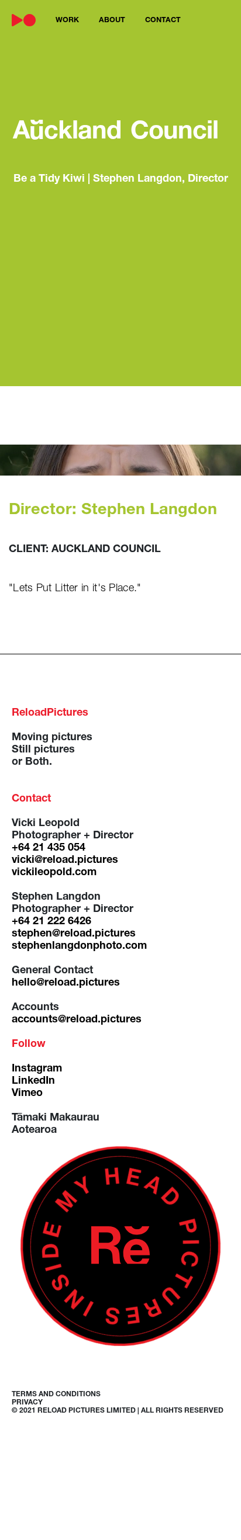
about (112, 21)
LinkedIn (33, 1081)
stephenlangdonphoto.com (79, 946)
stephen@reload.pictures (74, 934)
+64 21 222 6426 (51, 922)
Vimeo (27, 1093)
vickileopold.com (54, 873)
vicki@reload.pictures (65, 860)
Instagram (37, 1069)
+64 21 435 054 (48, 848)
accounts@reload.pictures (77, 1020)
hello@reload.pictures (66, 983)
